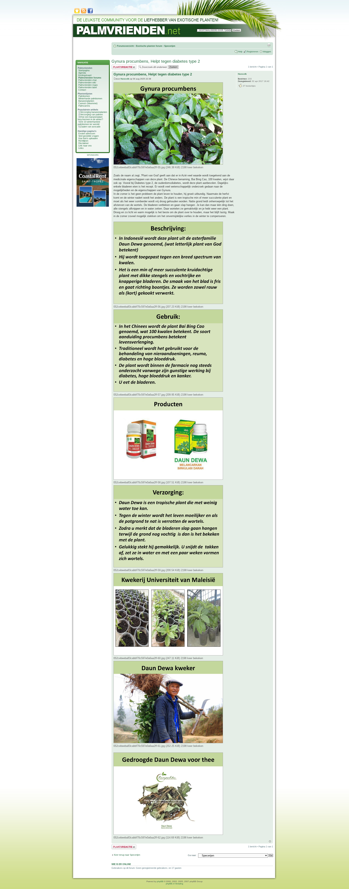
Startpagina (83, 70)
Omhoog (270, 841)
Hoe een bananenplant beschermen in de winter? (90, 118)
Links (81, 148)
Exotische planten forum (149, 46)
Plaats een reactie (120, 66)
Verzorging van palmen (91, 114)
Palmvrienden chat (87, 80)
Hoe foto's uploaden (88, 138)
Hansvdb (125, 79)
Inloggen (267, 51)
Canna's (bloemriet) (88, 103)
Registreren (252, 51)
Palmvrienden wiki (87, 82)
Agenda (82, 73)
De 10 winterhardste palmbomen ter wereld (89, 123)
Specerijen (169, 46)
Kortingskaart (84, 75)
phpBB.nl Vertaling (174, 884)
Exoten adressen (86, 133)
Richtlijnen (83, 141)
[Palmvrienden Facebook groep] (90, 13)
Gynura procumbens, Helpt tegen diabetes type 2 (155, 61)
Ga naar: (192, 855)
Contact (82, 90)
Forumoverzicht (125, 46)
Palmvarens (84, 106)
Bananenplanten (86, 101)
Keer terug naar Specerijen (127, 855)
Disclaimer (83, 143)
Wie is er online (121, 864)
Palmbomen (84, 96)
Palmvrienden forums (89, 77)
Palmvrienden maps (88, 85)
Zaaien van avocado (90, 126)
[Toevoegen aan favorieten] (77, 13)
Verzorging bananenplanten (93, 112)
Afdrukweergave (269, 45)
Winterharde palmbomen (90, 98)
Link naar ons (85, 145)
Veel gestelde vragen (88, 136)
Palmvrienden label (87, 87)
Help (240, 51)
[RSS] (84, 13)
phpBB (160, 881)
